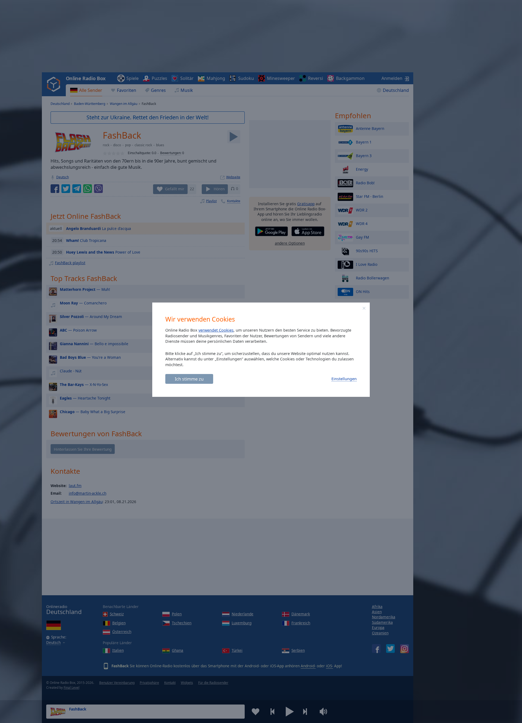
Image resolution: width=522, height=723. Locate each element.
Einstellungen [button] (344, 378)
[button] (364, 308)
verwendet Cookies (216, 330)
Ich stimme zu (189, 379)
